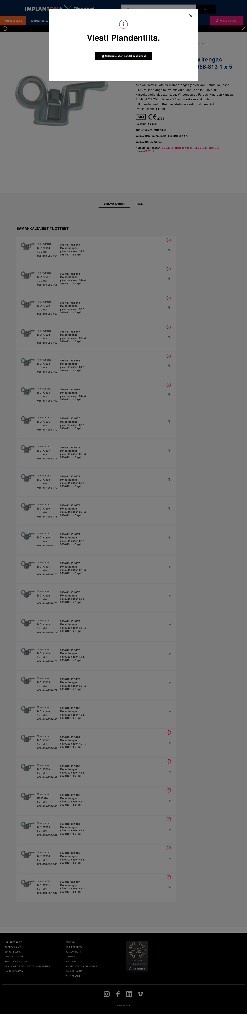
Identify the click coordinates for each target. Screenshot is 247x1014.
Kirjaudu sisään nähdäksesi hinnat (125, 55)
